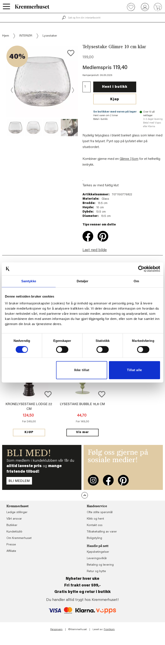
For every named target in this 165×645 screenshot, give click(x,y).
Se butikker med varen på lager (115, 112)
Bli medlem (19, 481)
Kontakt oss (94, 525)
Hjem (5, 35)
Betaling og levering (100, 564)
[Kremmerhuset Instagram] (93, 480)
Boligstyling (94, 538)
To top (84, 495)
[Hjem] (32, 6)
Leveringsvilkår (97, 558)
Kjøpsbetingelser (98, 552)
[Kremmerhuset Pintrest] (123, 480)
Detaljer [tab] (83, 281)
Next (72, 90)
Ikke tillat (81, 370)
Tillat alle (134, 370)
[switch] (62, 349)
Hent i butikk (114, 87)
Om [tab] (136, 281)
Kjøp (114, 99)
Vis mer (82, 432)
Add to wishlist (48, 394)
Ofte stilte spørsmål (100, 512)
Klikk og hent (95, 518)
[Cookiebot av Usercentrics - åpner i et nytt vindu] (141, 268)
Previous (12, 90)
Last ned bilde (94, 250)
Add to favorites (70, 53)
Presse (11, 544)
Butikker (11, 525)
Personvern (56, 629)
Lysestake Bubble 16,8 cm (82, 404)
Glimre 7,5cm (129, 159)
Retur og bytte (96, 571)
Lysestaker (50, 35)
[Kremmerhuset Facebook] (108, 480)
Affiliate (11, 551)
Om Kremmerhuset (19, 538)
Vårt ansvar (14, 518)
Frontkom (109, 629)
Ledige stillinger (17, 512)
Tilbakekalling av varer (102, 531)
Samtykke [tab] (28, 281)
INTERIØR (25, 35)
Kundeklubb (14, 531)
